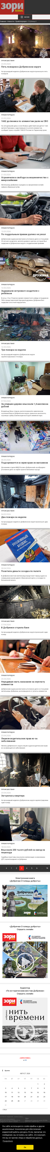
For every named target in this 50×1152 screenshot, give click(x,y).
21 (31, 1097)
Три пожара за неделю (13, 350)
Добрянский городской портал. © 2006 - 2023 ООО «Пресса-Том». (36, 1121)
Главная (3, 21)
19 (18, 1097)
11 (12, 1092)
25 (12, 1101)
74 (47, 868)
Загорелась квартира (13, 795)
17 (6, 1097)
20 (25, 1097)
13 (25, 1092)
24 (6, 1101)
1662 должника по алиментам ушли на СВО (24, 121)
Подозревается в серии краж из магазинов (24, 462)
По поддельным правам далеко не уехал (23, 234)
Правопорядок (21, 21)
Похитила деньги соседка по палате (21, 571)
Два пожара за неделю (13, 517)
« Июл (4, 1110)
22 (38, 1097)
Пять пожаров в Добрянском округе (21, 66)
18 (12, 1097)
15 (38, 1092)
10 (6, 1092)
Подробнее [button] (8, 1141)
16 (44, 1092)
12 (18, 1092)
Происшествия (7, 61)
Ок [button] (25, 1147)
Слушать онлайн (25, 991)
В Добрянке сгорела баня (15, 627)
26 (18, 1101)
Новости (10, 21)
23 (44, 1097)
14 (31, 1092)
